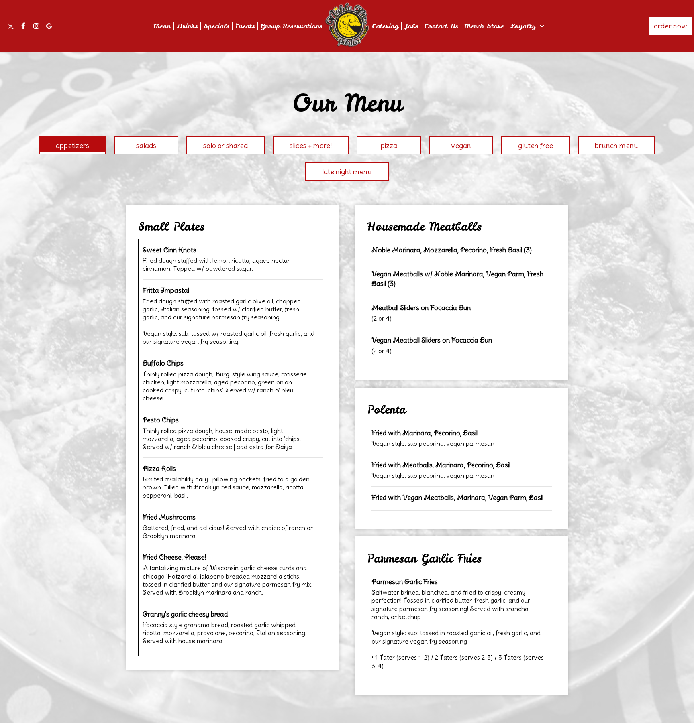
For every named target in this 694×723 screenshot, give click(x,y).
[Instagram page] (36, 26)
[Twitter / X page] (10, 26)
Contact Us (441, 26)
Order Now (670, 25)
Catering (385, 26)
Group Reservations (291, 26)
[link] (347, 24)
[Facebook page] (23, 26)
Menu (162, 26)
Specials (216, 26)
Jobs (411, 26)
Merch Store (484, 26)
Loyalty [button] (524, 26)
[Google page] (49, 26)
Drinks (187, 26)
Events (245, 26)
